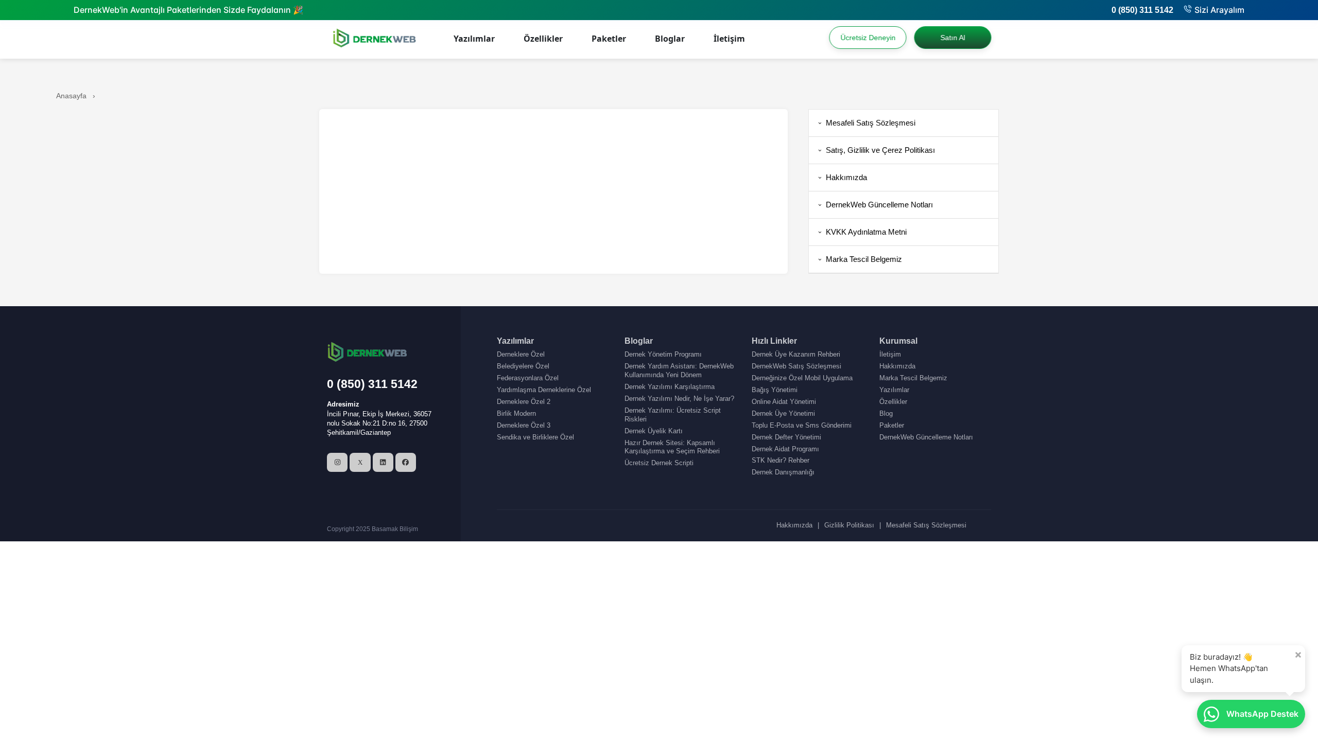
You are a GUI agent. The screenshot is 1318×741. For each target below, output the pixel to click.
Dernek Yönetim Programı (663, 354)
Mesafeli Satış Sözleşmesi (866, 122)
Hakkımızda (842, 177)
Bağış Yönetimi (774, 390)
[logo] (375, 39)
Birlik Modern (516, 413)
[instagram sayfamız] (337, 462)
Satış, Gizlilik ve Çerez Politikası (876, 150)
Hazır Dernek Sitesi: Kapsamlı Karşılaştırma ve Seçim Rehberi (672, 447)
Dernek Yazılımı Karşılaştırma (670, 387)
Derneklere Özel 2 (523, 401)
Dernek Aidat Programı (785, 449)
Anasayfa (71, 96)
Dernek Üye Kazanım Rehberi (796, 354)
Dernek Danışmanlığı (783, 472)
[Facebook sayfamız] (405, 462)
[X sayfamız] (360, 462)
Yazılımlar (474, 38)
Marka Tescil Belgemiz (859, 259)
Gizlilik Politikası (849, 525)
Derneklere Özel (521, 354)
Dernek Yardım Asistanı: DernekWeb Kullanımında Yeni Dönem (679, 370)
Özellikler (543, 38)
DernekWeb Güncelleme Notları (875, 204)
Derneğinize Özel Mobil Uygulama (802, 378)
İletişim (729, 38)
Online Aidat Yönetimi (784, 401)
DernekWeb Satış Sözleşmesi (796, 366)
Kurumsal (898, 341)
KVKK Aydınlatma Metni (862, 231)
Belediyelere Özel (523, 366)
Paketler (609, 38)
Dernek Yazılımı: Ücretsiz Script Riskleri (673, 415)
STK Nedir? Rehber (780, 460)
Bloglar (670, 38)
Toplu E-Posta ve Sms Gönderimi (802, 425)
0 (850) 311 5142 (1142, 10)
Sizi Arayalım (1219, 10)
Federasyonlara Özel (528, 378)
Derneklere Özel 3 (523, 425)
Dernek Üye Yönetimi (783, 413)
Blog (886, 413)
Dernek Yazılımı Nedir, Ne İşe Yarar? (679, 398)
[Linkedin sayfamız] (383, 462)
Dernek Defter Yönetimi (786, 437)
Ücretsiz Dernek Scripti (659, 463)
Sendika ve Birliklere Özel (535, 437)
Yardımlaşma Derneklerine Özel (544, 390)
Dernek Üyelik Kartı (654, 431)
